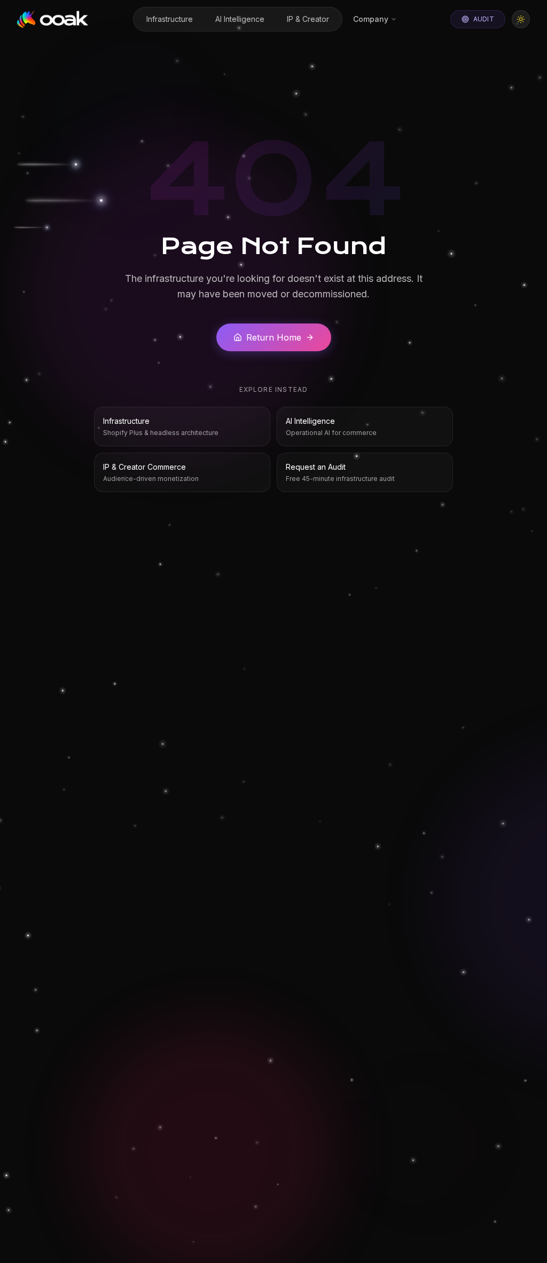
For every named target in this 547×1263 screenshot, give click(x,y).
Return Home (273, 337)
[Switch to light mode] (521, 19)
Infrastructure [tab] (169, 18)
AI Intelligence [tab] (239, 18)
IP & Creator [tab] (308, 18)
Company (370, 18)
